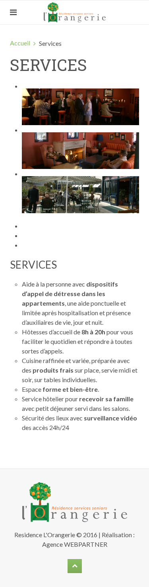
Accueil (20, 43)
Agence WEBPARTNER (74, 544)
